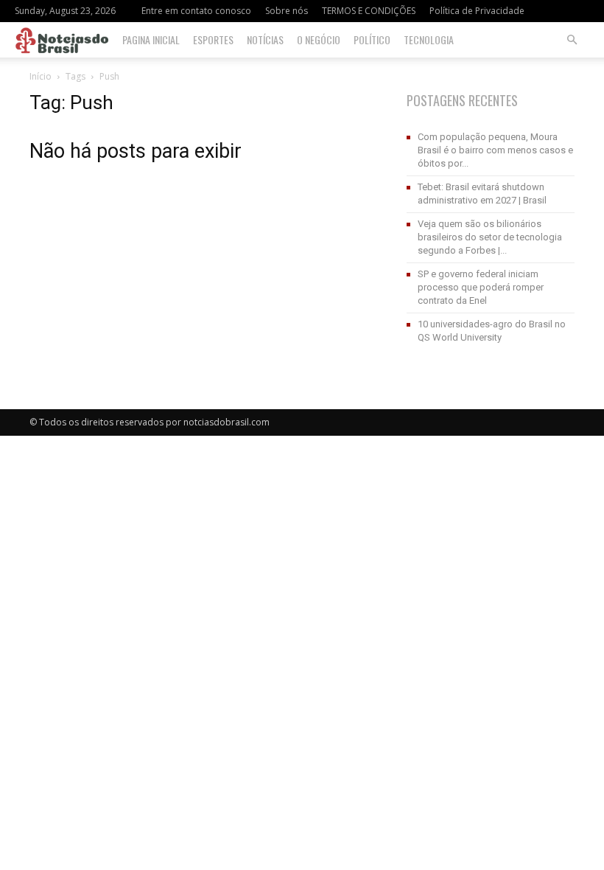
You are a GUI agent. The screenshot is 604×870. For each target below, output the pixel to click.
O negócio (318, 39)
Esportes (213, 39)
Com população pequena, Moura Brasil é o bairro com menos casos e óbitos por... (495, 150)
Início (40, 76)
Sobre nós (286, 10)
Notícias (265, 39)
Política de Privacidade (476, 10)
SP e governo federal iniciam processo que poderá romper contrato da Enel (481, 287)
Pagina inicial (151, 39)
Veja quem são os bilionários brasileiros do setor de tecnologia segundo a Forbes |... (490, 237)
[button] (571, 40)
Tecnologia (429, 39)
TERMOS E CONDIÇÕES (368, 10)
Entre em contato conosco (196, 10)
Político (372, 39)
